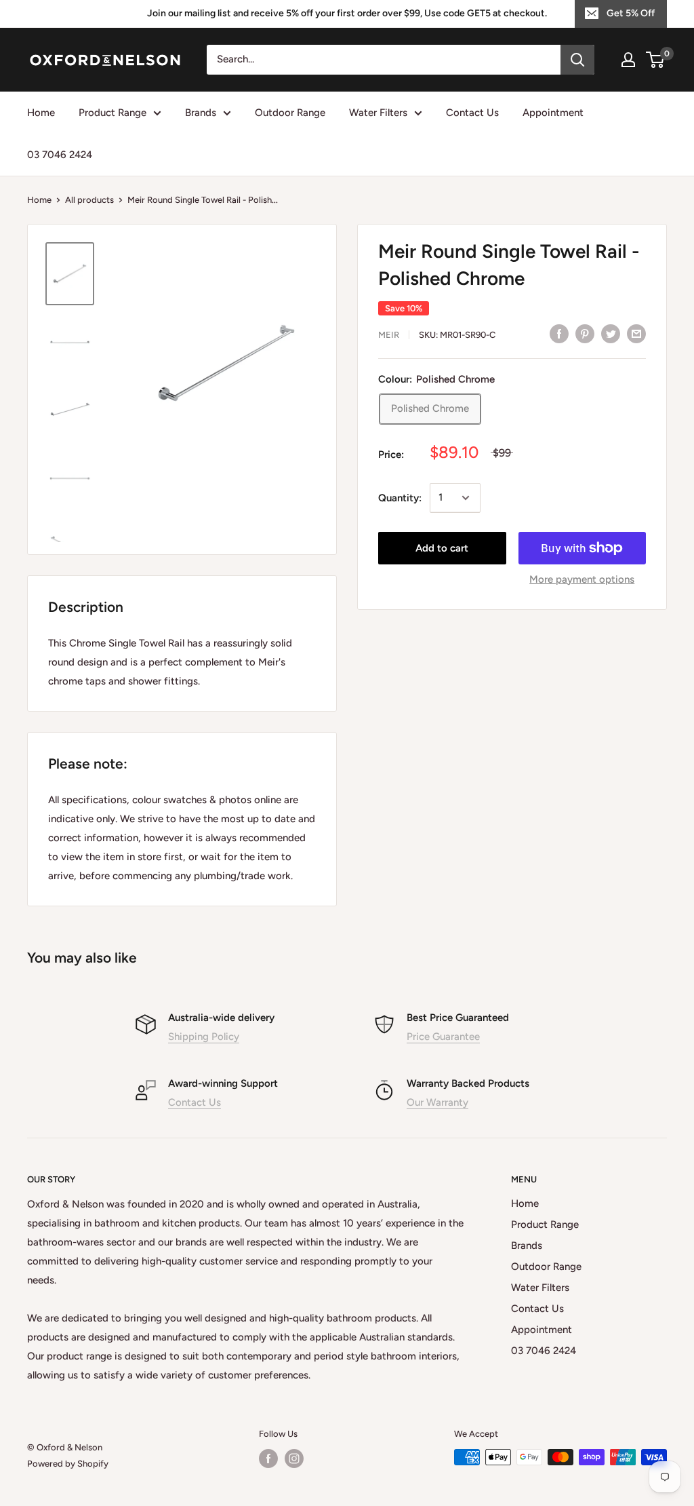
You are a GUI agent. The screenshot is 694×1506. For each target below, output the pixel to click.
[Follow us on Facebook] (268, 1458)
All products (89, 200)
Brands (200, 113)
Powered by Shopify (67, 1464)
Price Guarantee (443, 1036)
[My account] (628, 59)
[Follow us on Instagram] (294, 1458)
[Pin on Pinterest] (584, 333)
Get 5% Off (631, 13)
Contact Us (472, 113)
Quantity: (400, 498)
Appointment (553, 113)
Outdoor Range (290, 113)
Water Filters (378, 113)
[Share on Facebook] (559, 333)
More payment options (581, 579)
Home (41, 113)
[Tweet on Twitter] (610, 333)
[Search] (577, 60)
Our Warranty (437, 1102)
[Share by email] (636, 333)
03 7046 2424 (59, 155)
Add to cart (441, 548)
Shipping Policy (203, 1036)
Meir (388, 335)
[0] (655, 60)
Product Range (112, 113)
